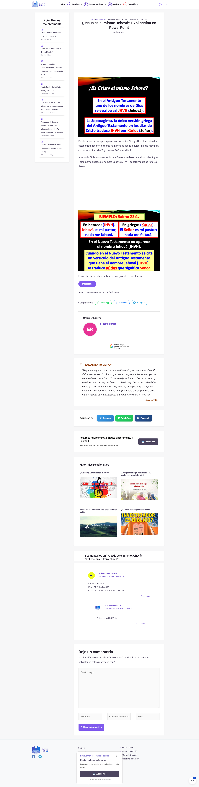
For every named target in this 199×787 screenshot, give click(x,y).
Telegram (107, 418)
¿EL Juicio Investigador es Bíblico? (135, 509)
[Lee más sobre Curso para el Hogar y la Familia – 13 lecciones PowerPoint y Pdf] (140, 489)
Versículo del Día (130, 751)
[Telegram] (40, 756)
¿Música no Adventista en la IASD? (94, 473)
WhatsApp (126, 418)
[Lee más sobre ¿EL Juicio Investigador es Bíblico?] (140, 523)
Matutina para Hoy (130, 759)
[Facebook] (33, 756)
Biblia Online (127, 747)
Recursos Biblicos (113, 605)
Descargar (87, 283)
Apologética (100, 19)
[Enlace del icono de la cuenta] (160, 4)
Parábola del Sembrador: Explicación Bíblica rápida (98, 510)
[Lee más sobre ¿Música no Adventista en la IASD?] (98, 487)
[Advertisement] (119, 57)
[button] (80, 4)
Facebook (145, 418)
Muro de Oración (129, 755)
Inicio (92, 19)
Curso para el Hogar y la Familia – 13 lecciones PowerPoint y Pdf (136, 474)
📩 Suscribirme (148, 442)
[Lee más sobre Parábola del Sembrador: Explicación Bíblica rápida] (98, 526)
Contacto (82, 748)
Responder (145, 596)
